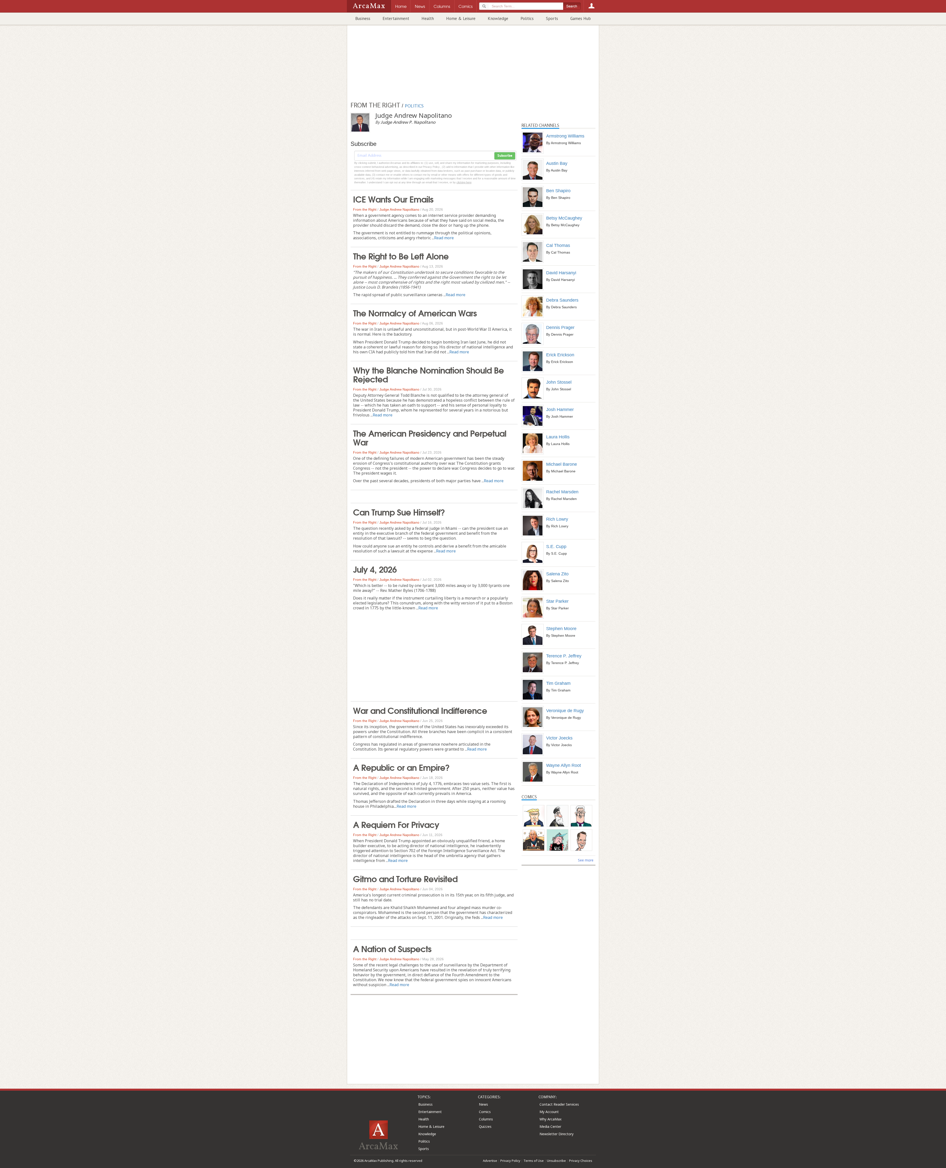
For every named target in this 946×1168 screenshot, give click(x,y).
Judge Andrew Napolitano (399, 209)
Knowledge (498, 18)
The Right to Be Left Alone (401, 255)
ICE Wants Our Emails (393, 198)
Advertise (490, 1160)
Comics (485, 1111)
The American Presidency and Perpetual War (429, 437)
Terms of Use (534, 1160)
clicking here (464, 182)
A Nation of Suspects (392, 948)
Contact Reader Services (559, 1104)
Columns (486, 1119)
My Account (549, 1111)
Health (428, 18)
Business (362, 18)
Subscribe (504, 155)
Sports (552, 18)
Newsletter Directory (557, 1134)
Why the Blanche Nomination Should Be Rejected (428, 374)
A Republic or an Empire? (401, 766)
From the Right (364, 209)
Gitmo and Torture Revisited (405, 878)
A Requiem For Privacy (396, 824)
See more (585, 860)
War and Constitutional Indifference (420, 710)
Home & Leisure (460, 18)
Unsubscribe (556, 1160)
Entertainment (396, 18)
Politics (527, 18)
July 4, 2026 (375, 568)
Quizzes (485, 1126)
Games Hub (580, 18)
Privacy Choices (580, 1160)
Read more (444, 237)
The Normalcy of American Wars (415, 312)
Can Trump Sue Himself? (399, 511)
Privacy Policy (510, 1160)
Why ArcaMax (550, 1119)
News (483, 1104)
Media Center (550, 1126)
